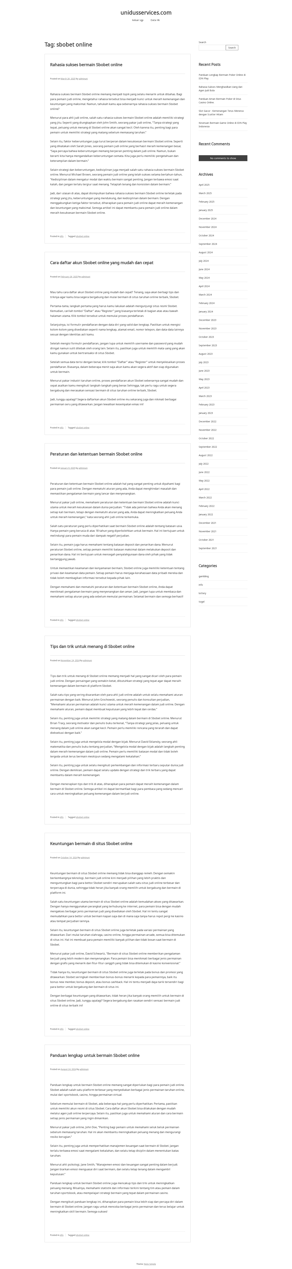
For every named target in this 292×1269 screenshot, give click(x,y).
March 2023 (205, 396)
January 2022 (206, 514)
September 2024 (208, 243)
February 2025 (206, 201)
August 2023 (206, 353)
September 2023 (208, 345)
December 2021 (207, 522)
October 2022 (206, 438)
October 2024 (206, 235)
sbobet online (82, 236)
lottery (202, 593)
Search (202, 42)
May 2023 (204, 379)
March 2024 (205, 294)
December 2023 (207, 320)
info (62, 236)
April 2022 (204, 489)
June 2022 (204, 472)
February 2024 (206, 303)
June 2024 (204, 269)
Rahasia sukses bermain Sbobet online (86, 64)
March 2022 (205, 497)
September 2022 (208, 446)
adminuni (83, 78)
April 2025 (204, 184)
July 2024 (204, 260)
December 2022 (207, 421)
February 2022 (206, 506)
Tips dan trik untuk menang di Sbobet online (92, 646)
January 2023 (206, 413)
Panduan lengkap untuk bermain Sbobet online (95, 1055)
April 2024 (204, 286)
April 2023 (204, 387)
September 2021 (208, 548)
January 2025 (206, 210)
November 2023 (207, 328)
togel (201, 601)
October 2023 (206, 336)
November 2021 (207, 531)
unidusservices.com (146, 12)
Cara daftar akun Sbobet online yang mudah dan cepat (101, 262)
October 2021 (206, 539)
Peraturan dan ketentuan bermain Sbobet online (96, 454)
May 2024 (204, 277)
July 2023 (204, 362)
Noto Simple (150, 1264)
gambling (204, 576)
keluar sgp (137, 20)
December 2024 (207, 218)
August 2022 (206, 455)
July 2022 (204, 463)
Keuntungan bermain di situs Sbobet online (91, 843)
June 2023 (204, 370)
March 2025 (205, 193)
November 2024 (207, 227)
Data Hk (155, 20)
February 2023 (206, 404)
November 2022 (207, 429)
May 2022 (204, 480)
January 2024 (206, 311)
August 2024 (206, 252)
